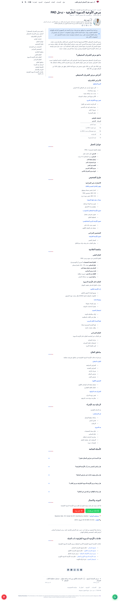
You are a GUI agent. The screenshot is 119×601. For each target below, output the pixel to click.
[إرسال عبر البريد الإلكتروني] (68, 570)
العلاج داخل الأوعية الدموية (34, 57)
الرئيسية (99, 9)
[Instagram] (84, 25)
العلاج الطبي (38, 54)
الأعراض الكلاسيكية (36, 36)
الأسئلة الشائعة (39, 67)
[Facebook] (87, 25)
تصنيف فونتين (37, 39)
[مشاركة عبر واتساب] (74, 570)
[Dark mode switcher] (22, 2)
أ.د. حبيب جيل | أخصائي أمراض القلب (85, 2)
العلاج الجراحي (37, 59)
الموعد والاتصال (39, 69)
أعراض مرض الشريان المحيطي (34, 33)
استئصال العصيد (91, 559)
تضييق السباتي (92, 548)
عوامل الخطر (39, 41)
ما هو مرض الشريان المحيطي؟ (35, 31)
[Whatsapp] (89, 25)
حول (100, 587)
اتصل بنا (81, 587)
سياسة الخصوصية (72, 587)
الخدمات (93, 9)
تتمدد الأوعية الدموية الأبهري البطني (86, 556)
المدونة (87, 587)
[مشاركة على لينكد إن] (71, 570)
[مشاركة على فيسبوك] (81, 570)
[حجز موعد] (4, 597)
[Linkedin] (82, 25)
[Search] (25, 2)
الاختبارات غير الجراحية (35, 47)
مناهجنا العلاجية (39, 52)
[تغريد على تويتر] (78, 570)
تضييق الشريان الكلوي (90, 550)
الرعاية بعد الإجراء (38, 64)
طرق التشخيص (39, 44)
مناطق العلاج (39, 62)
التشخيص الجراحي (36, 49)
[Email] (91, 25)
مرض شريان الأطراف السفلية (88, 553)
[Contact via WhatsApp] (115, 597)
